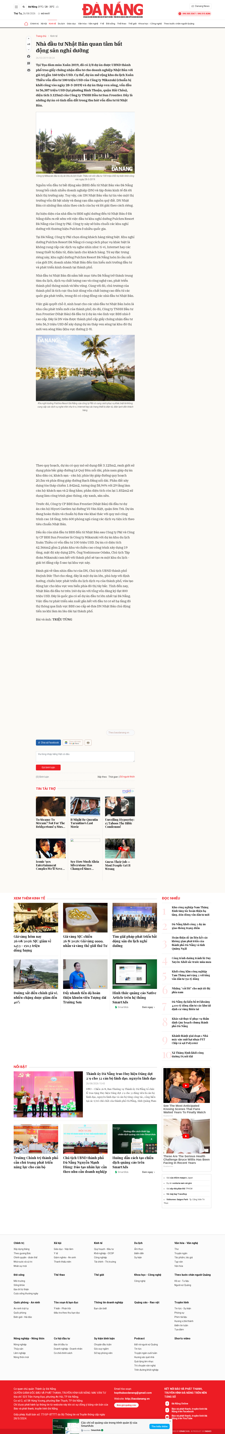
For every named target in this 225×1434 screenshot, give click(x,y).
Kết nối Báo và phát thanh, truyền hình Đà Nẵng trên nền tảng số (185, 1392)
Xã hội (44, 23)
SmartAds (96, 1430)
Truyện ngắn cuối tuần (145, 1353)
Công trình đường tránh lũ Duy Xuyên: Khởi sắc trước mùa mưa (191, 959)
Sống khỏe (19, 1285)
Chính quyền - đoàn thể (25, 1257)
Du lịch (61, 23)
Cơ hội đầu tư (62, 1338)
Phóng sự (179, 1312)
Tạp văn (178, 1261)
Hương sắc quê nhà (144, 1357)
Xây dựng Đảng (21, 1249)
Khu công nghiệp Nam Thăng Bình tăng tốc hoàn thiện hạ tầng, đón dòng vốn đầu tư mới (190, 910)
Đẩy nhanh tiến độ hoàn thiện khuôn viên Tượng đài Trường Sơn (84, 997)
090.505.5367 (189, 13)
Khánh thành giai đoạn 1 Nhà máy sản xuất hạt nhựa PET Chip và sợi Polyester (190, 1039)
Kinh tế (52, 23)
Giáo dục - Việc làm (63, 1249)
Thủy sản (18, 1348)
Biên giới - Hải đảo (23, 1317)
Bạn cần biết (100, 1308)
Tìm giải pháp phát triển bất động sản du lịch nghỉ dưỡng (134, 941)
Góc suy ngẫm (101, 1348)
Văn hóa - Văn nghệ (88, 23)
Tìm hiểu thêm (160, 1426)
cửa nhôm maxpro (178, 1178)
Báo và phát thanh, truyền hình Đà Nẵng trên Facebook (189, 1410)
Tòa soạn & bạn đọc (66, 1302)
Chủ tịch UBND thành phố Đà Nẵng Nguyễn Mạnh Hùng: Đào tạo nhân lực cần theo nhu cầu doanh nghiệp (85, 1164)
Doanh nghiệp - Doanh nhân (68, 1348)
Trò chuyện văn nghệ (144, 1365)
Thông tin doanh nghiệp (108, 1302)
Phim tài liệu (180, 1317)
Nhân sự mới (20, 1266)
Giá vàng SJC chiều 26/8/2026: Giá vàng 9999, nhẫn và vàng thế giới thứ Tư (85, 941)
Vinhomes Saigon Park (177, 1199)
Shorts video (182, 1338)
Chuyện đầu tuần (103, 1344)
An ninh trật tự (21, 1308)
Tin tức (137, 1348)
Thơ (176, 1249)
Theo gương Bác (22, 1253)
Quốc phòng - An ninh (27, 1302)
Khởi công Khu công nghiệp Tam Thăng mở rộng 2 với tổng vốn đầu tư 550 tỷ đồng (191, 975)
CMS (184, 1431)
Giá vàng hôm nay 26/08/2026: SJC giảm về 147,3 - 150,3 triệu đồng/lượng (32, 943)
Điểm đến (139, 1253)
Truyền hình (181, 1302)
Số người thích (127, 776)
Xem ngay (147, 1007)
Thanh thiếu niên (62, 1261)
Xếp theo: (102, 776)
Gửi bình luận (48, 767)
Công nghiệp (100, 1257)
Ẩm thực (138, 1249)
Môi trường (19, 1281)
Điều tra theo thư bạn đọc (67, 1312)
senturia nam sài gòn (182, 1183)
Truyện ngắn (180, 1253)
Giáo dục (71, 23)
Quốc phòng (20, 1312)
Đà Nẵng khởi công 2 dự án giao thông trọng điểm (189, 926)
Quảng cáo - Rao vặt (146, 1302)
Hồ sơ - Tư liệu (181, 1281)
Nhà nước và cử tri (23, 1261)
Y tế (102, 23)
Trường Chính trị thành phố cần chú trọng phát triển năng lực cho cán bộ (36, 1162)
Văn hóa (178, 1266)
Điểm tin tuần (181, 1325)
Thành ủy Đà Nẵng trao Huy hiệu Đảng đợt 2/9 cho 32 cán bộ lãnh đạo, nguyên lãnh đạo (121, 1075)
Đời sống (110, 23)
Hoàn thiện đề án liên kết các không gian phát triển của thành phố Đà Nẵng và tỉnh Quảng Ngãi (190, 943)
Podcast (139, 1338)
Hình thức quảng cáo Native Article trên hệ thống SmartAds (134, 997)
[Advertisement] (85, 438)
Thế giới (132, 23)
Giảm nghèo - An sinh (65, 1257)
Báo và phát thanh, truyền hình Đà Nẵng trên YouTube (189, 1417)
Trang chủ (41, 36)
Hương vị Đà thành (183, 1321)
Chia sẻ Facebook (50, 742)
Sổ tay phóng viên (103, 1353)
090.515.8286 (203, 13)
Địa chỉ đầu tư (61, 1344)
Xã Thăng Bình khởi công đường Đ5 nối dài (188, 1054)
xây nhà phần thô (177, 1189)
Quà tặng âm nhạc (143, 1361)
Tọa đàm (179, 1329)
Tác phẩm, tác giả (183, 1257)
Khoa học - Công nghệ (150, 23)
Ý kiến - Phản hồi (62, 1308)
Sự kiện (138, 1257)
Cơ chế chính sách (63, 1353)
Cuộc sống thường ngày (26, 1293)
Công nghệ (139, 1281)
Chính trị (34, 23)
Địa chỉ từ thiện (21, 1289)
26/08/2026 (24, 13)
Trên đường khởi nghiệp (146, 1370)
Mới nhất (45, 14)
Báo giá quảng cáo (126, 1405)
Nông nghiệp (20, 1344)
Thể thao (121, 23)
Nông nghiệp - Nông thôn (29, 1338)
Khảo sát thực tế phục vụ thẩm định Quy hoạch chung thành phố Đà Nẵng (190, 1022)
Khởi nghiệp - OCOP (104, 1253)
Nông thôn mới (21, 1357)
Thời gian (113, 776)
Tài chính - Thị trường (105, 1261)
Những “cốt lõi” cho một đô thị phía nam (191, 990)
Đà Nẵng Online (180, 1403)
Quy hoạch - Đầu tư (104, 1249)
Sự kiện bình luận (104, 1338)
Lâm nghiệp (20, 1353)
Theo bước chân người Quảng (179, 23)
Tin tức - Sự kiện (182, 1308)
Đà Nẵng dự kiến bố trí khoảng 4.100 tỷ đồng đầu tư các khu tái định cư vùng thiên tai (191, 1005)
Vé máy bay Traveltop (177, 1194)
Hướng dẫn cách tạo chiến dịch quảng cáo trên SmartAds (133, 1162)
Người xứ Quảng (182, 1285)
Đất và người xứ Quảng (146, 1344)
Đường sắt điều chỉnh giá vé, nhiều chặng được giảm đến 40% (36, 997)
